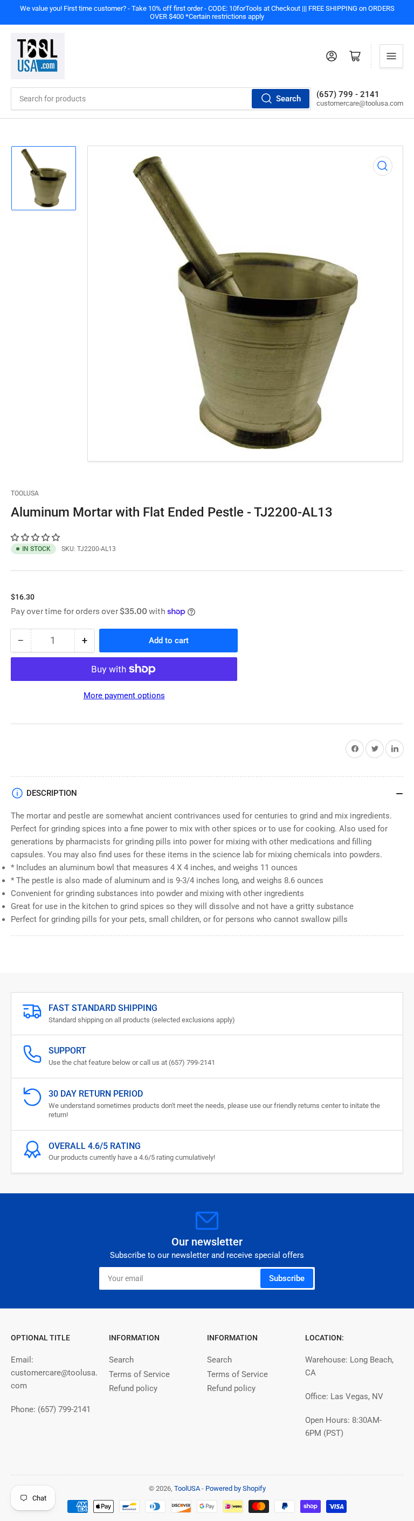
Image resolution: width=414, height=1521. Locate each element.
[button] (36, 537)
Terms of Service (139, 1374)
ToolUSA (25, 493)
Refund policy (133, 1388)
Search (288, 99)
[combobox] (161, 98)
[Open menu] (391, 56)
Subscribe (287, 1278)
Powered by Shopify (235, 1488)
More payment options (124, 695)
